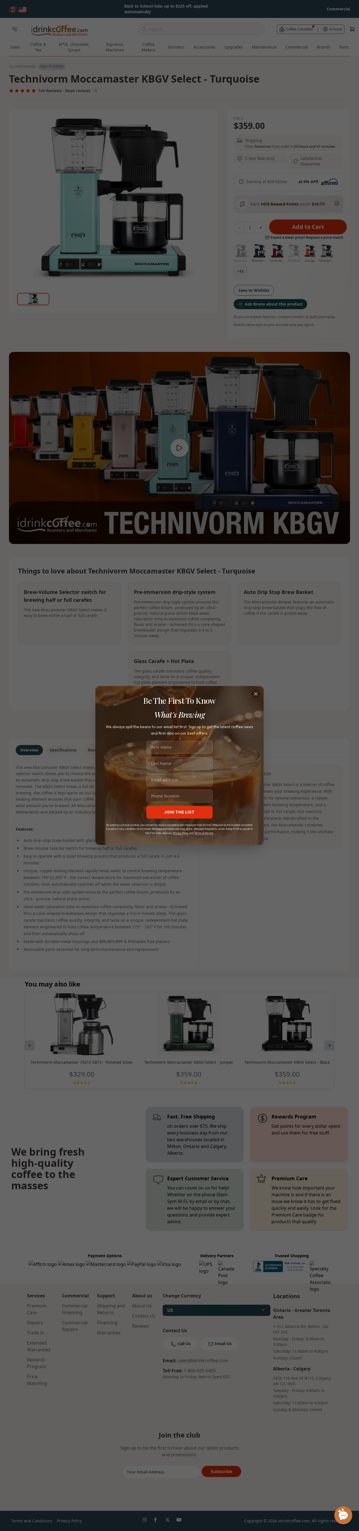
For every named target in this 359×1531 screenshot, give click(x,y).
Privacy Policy (180, 833)
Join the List (179, 812)
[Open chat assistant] (343, 1515)
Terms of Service (203, 833)
